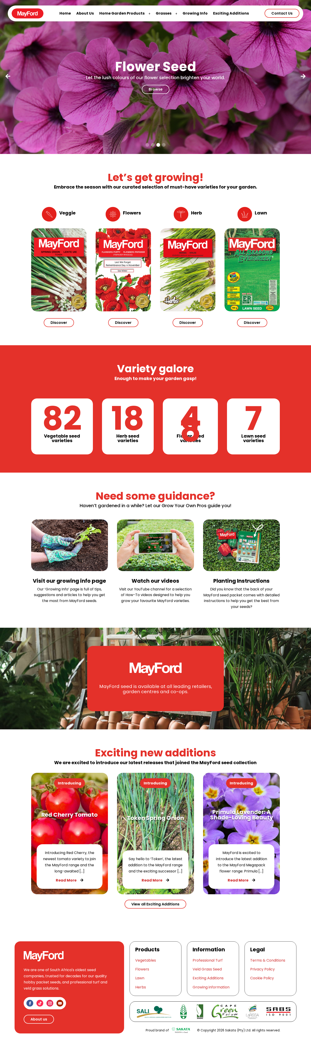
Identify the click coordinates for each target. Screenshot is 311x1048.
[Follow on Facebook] (29, 1003)
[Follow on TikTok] (39, 1003)
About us (39, 1019)
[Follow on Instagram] (49, 1003)
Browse (156, 89)
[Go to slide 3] (158, 145)
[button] (7, 77)
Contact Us (282, 13)
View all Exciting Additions (155, 904)
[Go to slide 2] (153, 145)
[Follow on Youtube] (59, 1003)
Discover (59, 322)
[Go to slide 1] (147, 145)
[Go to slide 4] (164, 145)
